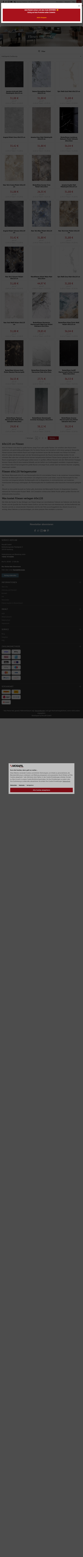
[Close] (79, 6)
